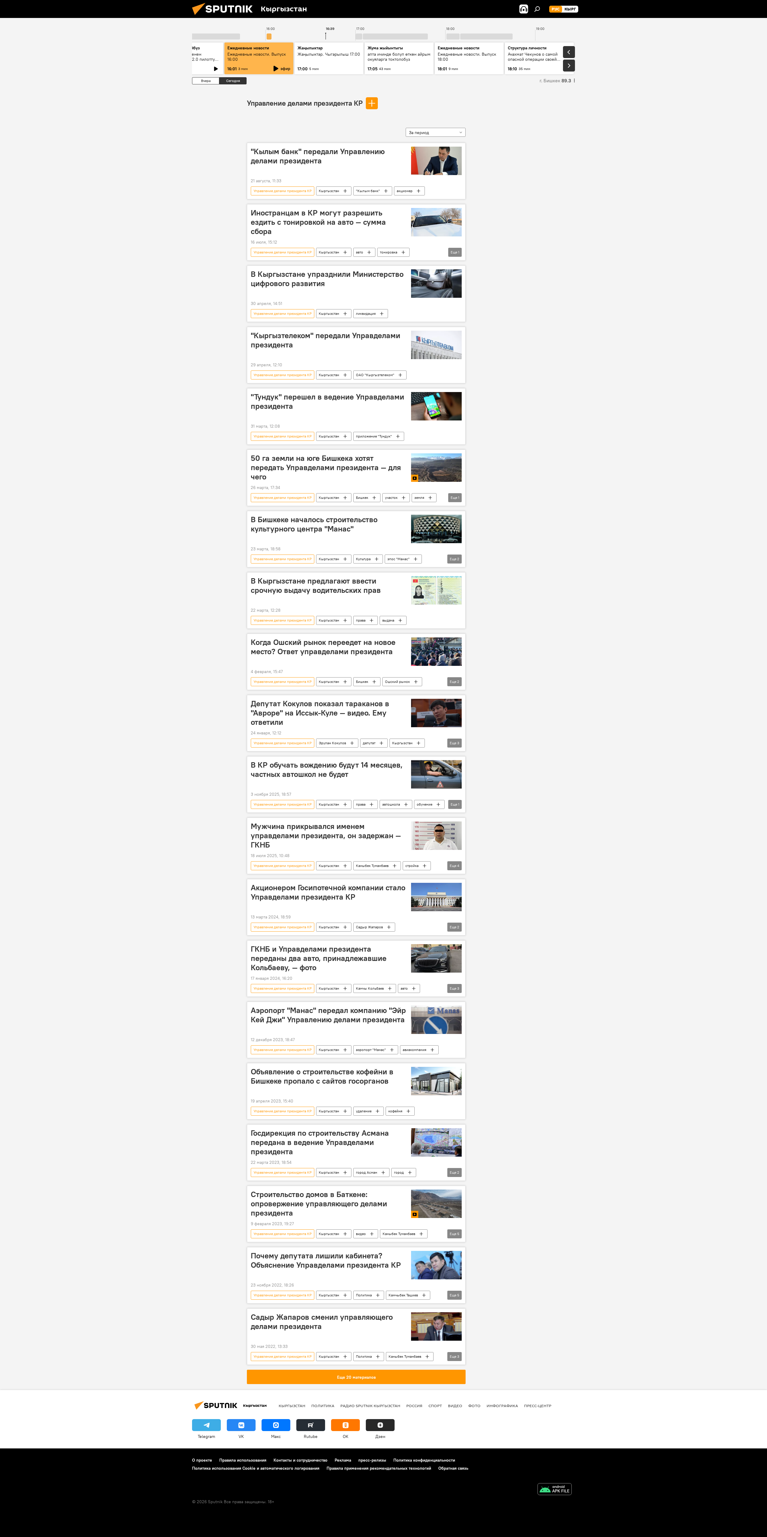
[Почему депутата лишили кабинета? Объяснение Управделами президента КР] (436, 1265)
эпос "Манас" (398, 559)
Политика (364, 1295)
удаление (364, 1111)
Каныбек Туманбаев (372, 865)
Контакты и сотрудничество (300, 1460)
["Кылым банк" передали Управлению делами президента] (436, 161)
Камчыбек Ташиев (403, 1295)
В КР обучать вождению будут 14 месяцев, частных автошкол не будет (327, 769)
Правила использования (242, 1460)
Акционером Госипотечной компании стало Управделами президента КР (328, 892)
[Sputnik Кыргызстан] (225, 16)
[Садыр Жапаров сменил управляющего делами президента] (436, 1326)
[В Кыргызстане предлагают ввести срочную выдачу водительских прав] (436, 590)
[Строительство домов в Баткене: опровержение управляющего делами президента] (436, 1204)
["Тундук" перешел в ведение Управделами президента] (436, 406)
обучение (424, 804)
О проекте (202, 1460)
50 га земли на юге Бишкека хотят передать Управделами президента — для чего (326, 467)
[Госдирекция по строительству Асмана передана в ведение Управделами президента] (436, 1142)
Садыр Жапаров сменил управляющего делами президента (322, 1321)
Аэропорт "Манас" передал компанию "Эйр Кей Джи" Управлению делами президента (328, 1015)
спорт (435, 1405)
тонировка (388, 252)
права (361, 620)
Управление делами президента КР (305, 102)
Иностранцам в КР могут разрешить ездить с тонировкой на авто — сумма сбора (318, 222)
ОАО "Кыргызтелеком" (375, 375)
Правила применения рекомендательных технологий (379, 1468)
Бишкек (362, 497)
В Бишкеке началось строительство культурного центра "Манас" (314, 524)
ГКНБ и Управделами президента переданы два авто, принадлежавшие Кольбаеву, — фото (318, 958)
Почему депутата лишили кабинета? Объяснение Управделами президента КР (326, 1260)
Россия (414, 1405)
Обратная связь (453, 1468)
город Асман (366, 1172)
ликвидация (366, 313)
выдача (388, 620)
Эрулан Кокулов (332, 743)
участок (391, 497)
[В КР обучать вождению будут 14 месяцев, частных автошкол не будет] (436, 774)
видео (361, 1233)
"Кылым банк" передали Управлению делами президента (318, 156)
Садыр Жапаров (369, 927)
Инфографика (502, 1405)
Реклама (343, 1460)
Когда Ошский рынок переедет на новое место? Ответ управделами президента (323, 646)
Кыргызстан (329, 191)
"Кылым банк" (368, 191)
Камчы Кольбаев (370, 988)
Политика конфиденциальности (424, 1460)
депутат (369, 743)
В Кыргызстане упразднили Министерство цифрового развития (327, 278)
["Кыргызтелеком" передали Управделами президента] (436, 345)
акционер (405, 191)
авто (359, 252)
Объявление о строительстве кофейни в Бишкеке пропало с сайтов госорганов (322, 1076)
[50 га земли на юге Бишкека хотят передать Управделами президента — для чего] (436, 467)
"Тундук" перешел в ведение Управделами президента (327, 401)
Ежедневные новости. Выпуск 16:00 (256, 56)
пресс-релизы (372, 1460)
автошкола (391, 804)
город (399, 1172)
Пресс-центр (537, 1405)
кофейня (395, 1111)
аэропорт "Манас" (371, 1049)
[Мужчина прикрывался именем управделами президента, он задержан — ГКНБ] (436, 835)
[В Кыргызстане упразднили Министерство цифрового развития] (436, 283)
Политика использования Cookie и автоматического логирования (255, 1468)
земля (419, 497)
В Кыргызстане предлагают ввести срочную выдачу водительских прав (316, 585)
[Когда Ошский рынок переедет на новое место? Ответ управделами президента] (436, 651)
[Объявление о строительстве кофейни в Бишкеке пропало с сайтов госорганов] (436, 1081)
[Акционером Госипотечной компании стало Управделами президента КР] (436, 897)
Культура (363, 559)
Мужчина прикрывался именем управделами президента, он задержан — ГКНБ (326, 835)
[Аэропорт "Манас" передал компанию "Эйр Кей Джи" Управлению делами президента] (436, 1020)
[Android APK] (554, 1490)
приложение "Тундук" (374, 436)
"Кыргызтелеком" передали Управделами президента (325, 340)
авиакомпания (414, 1049)
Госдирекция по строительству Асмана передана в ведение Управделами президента (320, 1142)
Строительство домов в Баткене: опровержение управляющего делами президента (319, 1204)
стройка (412, 865)
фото (474, 1405)
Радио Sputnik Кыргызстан (370, 1405)
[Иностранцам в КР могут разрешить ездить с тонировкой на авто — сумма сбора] (436, 222)
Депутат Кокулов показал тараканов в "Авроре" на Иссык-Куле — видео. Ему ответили (320, 713)
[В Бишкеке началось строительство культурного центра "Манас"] (436, 529)
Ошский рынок (397, 681)
